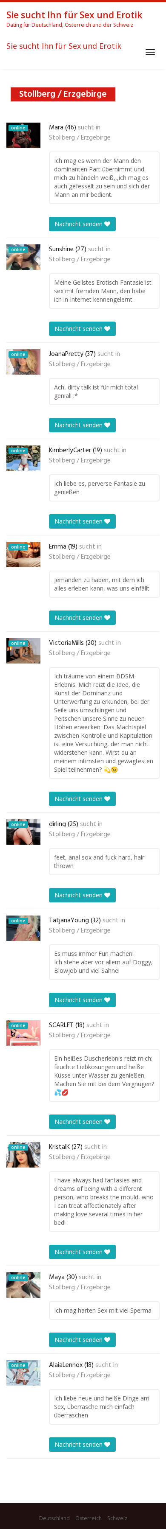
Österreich (88, 1518)
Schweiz (117, 1518)
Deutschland (54, 1518)
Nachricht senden (79, 224)
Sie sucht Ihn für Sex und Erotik (63, 46)
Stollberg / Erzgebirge (80, 138)
